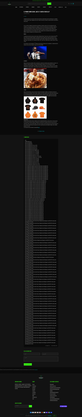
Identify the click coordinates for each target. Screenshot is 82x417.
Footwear (34, 385)
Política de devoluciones (54, 389)
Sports (33, 390)
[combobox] (39, 4)
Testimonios (52, 397)
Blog (55, 7)
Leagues (34, 392)
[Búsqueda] (49, 4)
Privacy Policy (53, 393)
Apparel (33, 387)
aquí (38, 127)
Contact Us (61, 7)
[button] (69, 4)
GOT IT (54, 415)
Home (16, 7)
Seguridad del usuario (54, 392)
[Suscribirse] (30, 406)
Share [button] (25, 16)
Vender (51, 390)
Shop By (33, 393)
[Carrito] (73, 4)
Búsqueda (52, 384)
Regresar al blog (41, 131)
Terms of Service (53, 395)
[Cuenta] (71, 4)
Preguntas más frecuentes (55, 387)
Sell (66, 7)
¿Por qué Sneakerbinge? (54, 398)
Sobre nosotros (53, 385)
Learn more (36, 369)
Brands (33, 389)
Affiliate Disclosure (54, 400)
